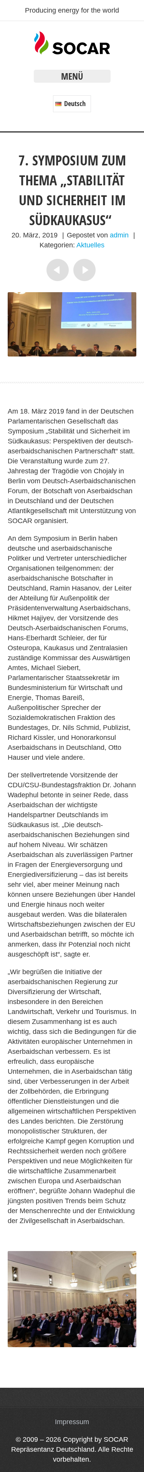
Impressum (72, 1422)
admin (119, 235)
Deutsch (74, 103)
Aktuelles (90, 245)
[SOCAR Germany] (72, 52)
